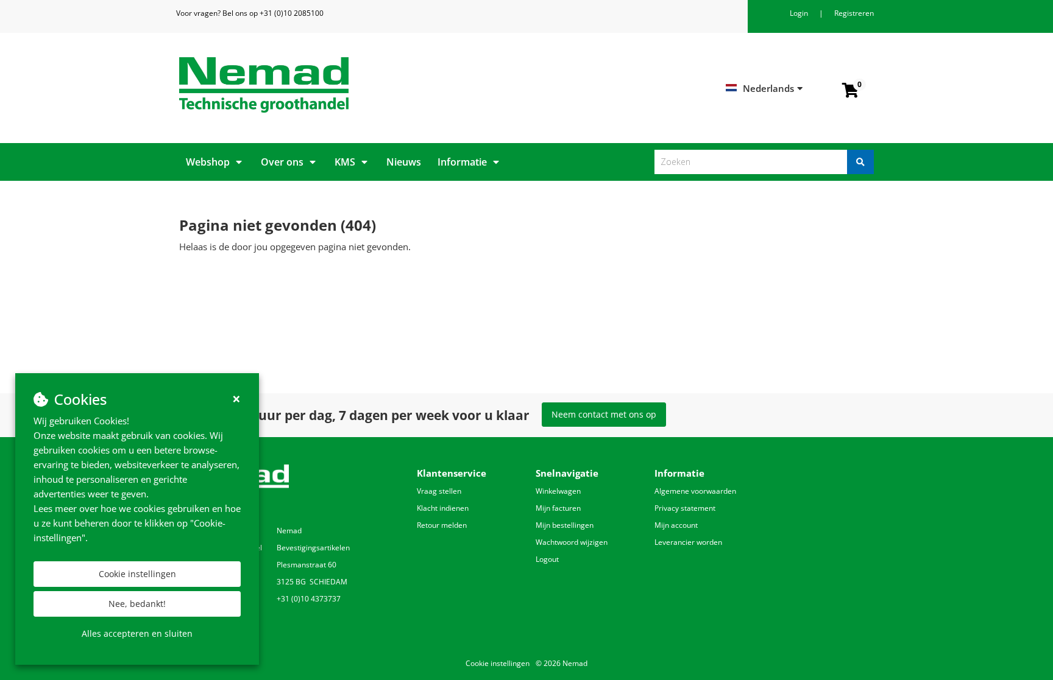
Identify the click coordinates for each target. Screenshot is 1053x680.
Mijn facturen (558, 508)
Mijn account (676, 525)
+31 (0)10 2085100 (292, 13)
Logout (547, 559)
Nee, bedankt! (137, 603)
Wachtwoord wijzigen (572, 542)
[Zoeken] (860, 162)
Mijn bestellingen (565, 525)
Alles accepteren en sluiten (137, 633)
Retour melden (442, 525)
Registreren (854, 13)
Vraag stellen (439, 491)
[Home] (348, 85)
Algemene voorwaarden (695, 491)
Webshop (208, 162)
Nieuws (403, 162)
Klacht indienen (443, 508)
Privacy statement (684, 508)
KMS (345, 162)
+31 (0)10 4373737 (309, 599)
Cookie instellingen (137, 574)
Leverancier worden (688, 542)
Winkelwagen (558, 491)
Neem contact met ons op (603, 414)
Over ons (282, 162)
